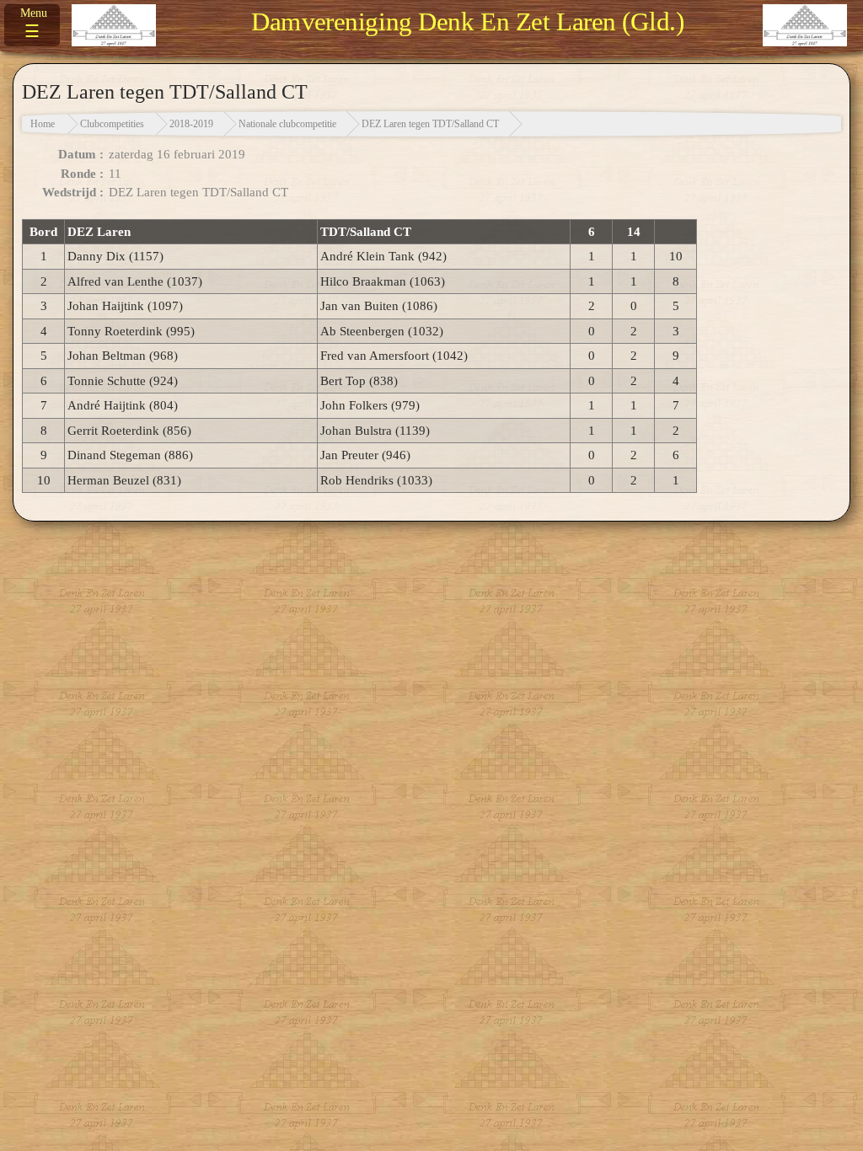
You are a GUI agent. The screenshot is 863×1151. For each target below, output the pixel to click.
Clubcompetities (112, 124)
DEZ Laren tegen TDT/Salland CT (430, 124)
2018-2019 (191, 124)
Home (42, 124)
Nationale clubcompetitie (287, 124)
